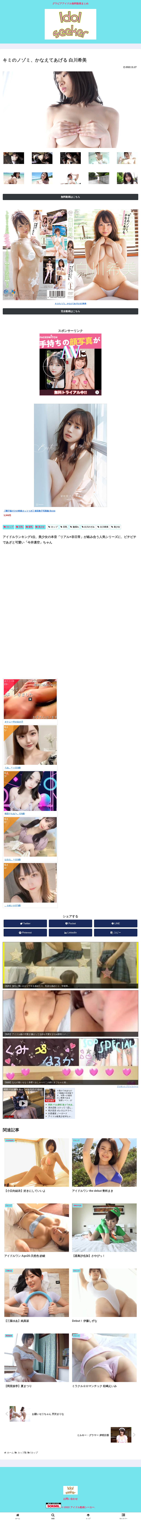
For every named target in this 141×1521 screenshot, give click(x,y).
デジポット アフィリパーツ (127, 1086)
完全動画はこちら (70, 311)
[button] (130, 768)
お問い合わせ (70, 1498)
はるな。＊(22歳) (13, 859)
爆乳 (31, 527)
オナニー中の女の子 (14, 722)
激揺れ (76, 527)
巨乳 (21, 527)
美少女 (41, 527)
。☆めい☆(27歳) (13, 905)
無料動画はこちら (70, 196)
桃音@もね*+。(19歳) (15, 813)
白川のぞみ (89, 527)
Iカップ (10, 527)
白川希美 (104, 527)
